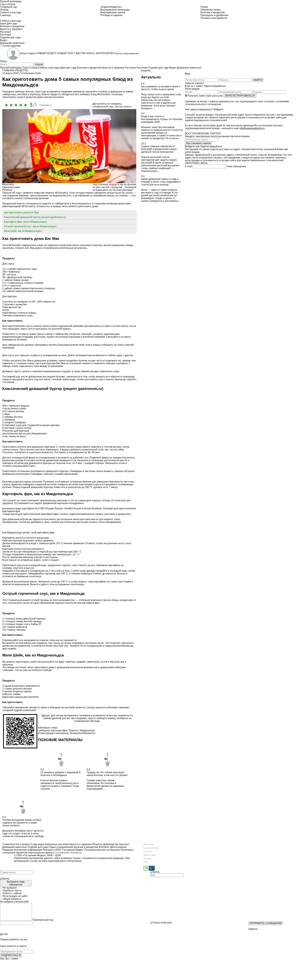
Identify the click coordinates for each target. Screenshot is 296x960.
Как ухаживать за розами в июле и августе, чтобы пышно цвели (160, 88)
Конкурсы (76, 852)
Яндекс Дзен (149, 855)
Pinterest (147, 851)
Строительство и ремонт (16, 844)
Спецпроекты (62, 852)
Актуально (151, 77)
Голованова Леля (31, 73)
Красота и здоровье (80, 844)
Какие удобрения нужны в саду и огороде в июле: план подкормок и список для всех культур (161, 182)
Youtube (147, 858)
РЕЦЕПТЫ (22, 70)
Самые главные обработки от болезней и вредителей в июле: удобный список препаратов (159, 149)
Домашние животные (14, 847)
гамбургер (44, 730)
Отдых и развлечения (60, 847)
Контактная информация (28, 849)
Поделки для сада (37, 847)
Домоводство (111, 844)
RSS (145, 862)
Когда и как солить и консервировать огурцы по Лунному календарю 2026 (161, 119)
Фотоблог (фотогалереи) (112, 847)
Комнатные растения (56, 844)
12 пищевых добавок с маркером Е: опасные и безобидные (60, 773)
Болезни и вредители (85, 847)
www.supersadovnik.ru (54, 861)
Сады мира (37, 844)
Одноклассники (151, 848)
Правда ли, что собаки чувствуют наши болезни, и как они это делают (107, 773)
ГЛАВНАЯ (8, 70)
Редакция (7, 849)
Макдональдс (87, 730)
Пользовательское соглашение (102, 849)
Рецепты (73, 730)
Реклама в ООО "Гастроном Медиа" (63, 849)
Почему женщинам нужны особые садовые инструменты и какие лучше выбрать (21, 823)
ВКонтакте (148, 844)
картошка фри (59, 730)
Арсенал (124, 844)
